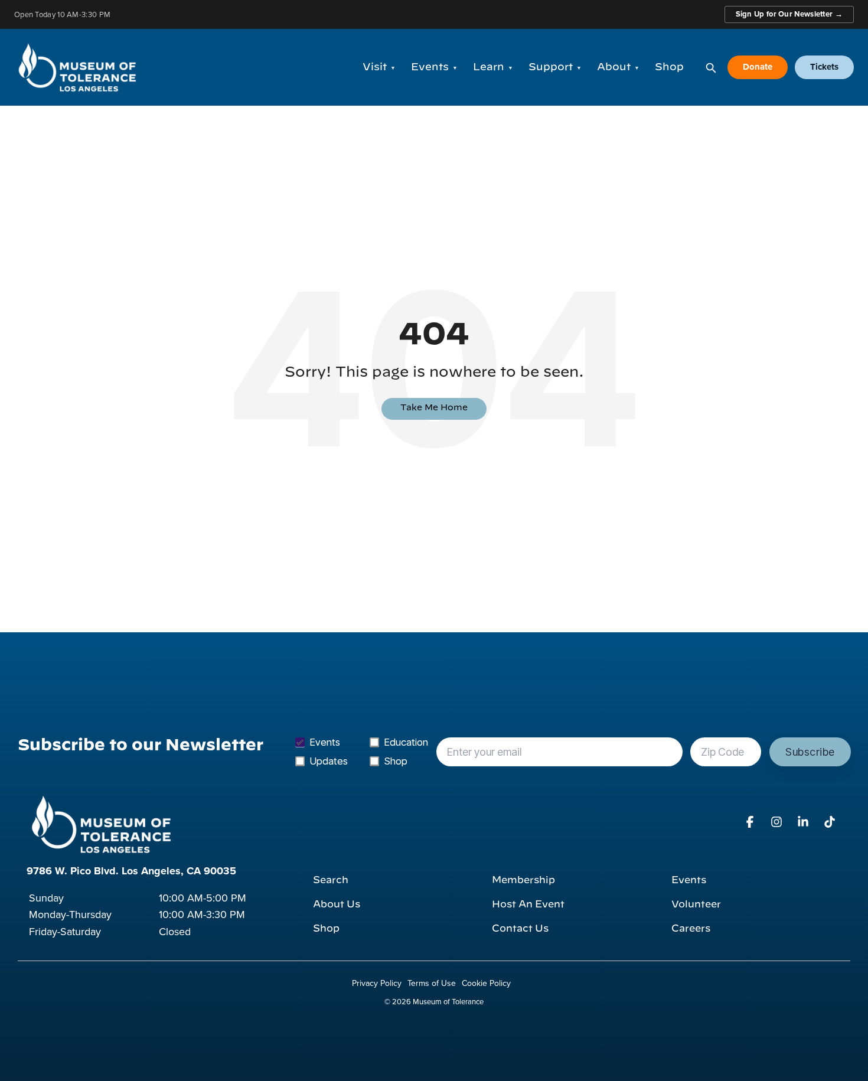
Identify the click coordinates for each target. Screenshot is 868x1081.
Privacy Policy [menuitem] (377, 983)
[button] (751, 822)
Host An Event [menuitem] (528, 904)
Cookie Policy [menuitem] (486, 983)
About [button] (618, 67)
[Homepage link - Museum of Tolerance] (101, 824)
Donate (757, 66)
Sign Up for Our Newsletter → (789, 13)
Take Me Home (434, 408)
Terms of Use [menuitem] (431, 983)
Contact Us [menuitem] (520, 928)
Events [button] (434, 67)
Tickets (824, 66)
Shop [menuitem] (326, 928)
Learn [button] (493, 67)
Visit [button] (379, 67)
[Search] (710, 67)
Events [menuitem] (688, 880)
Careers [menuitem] (690, 928)
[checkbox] (361, 752)
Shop (669, 67)
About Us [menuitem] (336, 904)
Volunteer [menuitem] (696, 904)
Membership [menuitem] (523, 880)
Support (555, 67)
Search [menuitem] (330, 880)
